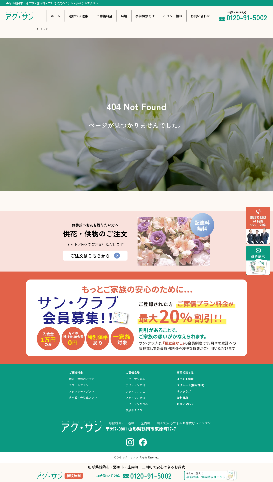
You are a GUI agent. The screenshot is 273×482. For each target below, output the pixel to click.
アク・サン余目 (135, 398)
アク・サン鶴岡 (135, 379)
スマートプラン (79, 385)
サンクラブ (184, 391)
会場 (124, 16)
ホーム (55, 16)
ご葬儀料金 (104, 16)
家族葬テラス (134, 410)
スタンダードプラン (81, 391)
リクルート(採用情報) (190, 385)
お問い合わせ (200, 16)
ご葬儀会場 (133, 372)
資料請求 (182, 398)
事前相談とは (145, 16)
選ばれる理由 (78, 16)
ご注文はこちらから (90, 255)
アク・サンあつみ (137, 404)
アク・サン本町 (135, 385)
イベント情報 (172, 16)
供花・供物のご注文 (81, 379)
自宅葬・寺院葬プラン (83, 398)
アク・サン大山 (135, 391)
